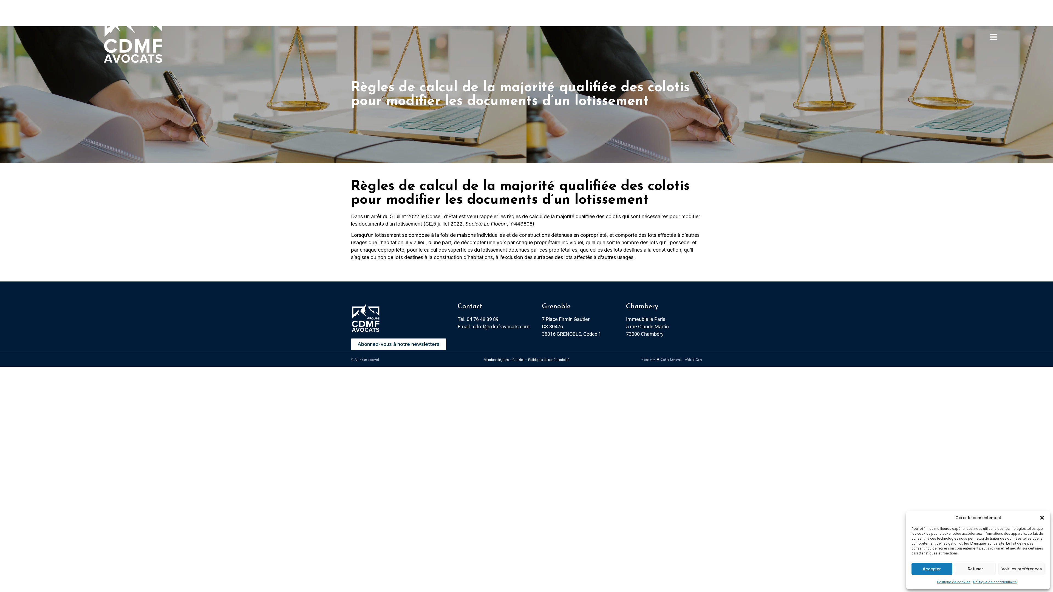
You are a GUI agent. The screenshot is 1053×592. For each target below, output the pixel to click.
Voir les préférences (1021, 568)
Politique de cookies (953, 582)
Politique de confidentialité (995, 582)
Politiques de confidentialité (548, 360)
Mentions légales (496, 360)
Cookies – (520, 360)
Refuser (975, 568)
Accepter (932, 568)
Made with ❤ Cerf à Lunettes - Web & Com (671, 360)
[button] (1042, 517)
